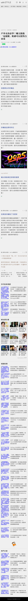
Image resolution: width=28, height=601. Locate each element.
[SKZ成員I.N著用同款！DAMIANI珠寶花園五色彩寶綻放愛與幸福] (5, 427)
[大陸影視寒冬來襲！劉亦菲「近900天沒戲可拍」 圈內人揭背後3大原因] (5, 585)
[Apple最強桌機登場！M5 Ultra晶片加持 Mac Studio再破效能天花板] (5, 376)
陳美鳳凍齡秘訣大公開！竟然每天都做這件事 (22, 329)
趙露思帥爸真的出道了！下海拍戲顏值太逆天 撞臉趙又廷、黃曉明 (18, 577)
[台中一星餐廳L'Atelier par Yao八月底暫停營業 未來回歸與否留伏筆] (5, 442)
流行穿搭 (13, 6)
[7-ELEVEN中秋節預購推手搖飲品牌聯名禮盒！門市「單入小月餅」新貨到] (5, 471)
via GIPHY (4, 173)
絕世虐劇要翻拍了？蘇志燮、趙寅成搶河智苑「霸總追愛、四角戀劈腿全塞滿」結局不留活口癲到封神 (13, 353)
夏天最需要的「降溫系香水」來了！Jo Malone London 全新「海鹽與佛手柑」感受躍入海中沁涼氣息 (18, 311)
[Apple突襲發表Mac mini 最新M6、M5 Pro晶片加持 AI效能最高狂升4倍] (5, 391)
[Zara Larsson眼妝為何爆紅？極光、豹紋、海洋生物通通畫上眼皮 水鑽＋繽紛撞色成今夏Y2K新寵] (5, 304)
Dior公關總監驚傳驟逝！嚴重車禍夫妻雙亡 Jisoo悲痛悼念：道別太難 (18, 563)
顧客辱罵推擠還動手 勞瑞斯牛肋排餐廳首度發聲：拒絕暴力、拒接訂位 (18, 405)
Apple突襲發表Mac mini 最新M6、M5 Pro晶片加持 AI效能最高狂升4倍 (18, 390)
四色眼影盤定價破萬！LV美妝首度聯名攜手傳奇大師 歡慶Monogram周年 (18, 296)
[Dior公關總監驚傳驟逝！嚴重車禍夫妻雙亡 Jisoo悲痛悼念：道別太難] (5, 563)
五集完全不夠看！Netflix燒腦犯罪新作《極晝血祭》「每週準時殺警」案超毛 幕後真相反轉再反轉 (14, 329)
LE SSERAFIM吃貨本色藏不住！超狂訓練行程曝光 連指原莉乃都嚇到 (18, 529)
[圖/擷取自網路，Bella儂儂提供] (14, 55)
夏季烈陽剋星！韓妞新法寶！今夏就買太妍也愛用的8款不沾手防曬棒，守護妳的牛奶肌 (14, 264)
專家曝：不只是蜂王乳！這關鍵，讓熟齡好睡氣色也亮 (4, 329)
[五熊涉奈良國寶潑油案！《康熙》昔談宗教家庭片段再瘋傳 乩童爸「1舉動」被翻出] (5, 486)
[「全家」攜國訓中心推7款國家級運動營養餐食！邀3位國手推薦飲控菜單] (5, 457)
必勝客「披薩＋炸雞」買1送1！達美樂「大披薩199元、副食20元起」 (18, 397)
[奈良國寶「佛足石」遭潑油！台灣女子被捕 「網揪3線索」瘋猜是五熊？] (5, 556)
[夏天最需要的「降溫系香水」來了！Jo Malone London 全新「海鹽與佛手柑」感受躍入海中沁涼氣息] (5, 311)
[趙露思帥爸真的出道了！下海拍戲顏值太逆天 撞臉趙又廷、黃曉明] (5, 578)
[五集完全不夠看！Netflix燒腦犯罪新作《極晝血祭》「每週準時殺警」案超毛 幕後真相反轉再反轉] (5, 501)
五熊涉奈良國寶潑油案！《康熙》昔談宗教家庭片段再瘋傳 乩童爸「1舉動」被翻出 (18, 485)
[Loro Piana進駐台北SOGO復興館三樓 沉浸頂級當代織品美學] (5, 383)
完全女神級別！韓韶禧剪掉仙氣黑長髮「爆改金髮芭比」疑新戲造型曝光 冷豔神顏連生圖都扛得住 (18, 369)
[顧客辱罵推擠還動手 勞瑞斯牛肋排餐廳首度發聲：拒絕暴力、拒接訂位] (5, 405)
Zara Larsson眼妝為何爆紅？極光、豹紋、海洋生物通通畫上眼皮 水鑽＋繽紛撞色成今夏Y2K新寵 (18, 304)
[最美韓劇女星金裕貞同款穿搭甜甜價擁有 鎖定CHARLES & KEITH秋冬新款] (5, 493)
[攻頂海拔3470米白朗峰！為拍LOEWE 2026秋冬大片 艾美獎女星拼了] (5, 413)
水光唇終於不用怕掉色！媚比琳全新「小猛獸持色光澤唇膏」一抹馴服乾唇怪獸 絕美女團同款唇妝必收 (18, 289)
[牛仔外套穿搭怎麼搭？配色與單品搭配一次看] (5, 537)
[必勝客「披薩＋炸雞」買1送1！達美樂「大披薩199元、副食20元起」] (5, 398)
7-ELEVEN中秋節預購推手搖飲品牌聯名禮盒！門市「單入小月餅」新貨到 (18, 471)
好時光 (24, 6)
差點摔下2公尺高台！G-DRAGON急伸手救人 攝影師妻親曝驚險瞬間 (18, 522)
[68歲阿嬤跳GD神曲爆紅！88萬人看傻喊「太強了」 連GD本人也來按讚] (5, 571)
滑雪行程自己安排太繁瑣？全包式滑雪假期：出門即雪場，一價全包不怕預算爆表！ (4, 341)
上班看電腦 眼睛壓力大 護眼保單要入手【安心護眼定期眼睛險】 (23, 341)
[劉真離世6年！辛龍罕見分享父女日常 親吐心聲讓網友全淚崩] (5, 593)
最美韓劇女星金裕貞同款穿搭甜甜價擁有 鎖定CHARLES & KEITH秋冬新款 (18, 493)
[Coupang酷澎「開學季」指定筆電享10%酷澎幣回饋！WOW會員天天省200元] (5, 435)
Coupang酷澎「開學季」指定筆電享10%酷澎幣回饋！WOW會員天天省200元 (18, 434)
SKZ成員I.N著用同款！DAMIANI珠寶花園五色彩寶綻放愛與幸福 (18, 427)
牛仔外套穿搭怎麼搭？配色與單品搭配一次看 (18, 536)
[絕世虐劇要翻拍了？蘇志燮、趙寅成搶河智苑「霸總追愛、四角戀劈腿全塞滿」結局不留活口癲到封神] (5, 508)
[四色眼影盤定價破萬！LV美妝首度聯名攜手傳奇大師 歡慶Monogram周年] (5, 296)
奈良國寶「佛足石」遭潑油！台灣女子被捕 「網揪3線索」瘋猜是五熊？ (18, 555)
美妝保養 (19, 6)
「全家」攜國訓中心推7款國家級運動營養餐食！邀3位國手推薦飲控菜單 (18, 456)
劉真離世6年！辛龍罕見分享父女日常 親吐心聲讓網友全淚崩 (18, 592)
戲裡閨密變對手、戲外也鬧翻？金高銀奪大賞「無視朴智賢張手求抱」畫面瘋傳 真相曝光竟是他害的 (23, 353)
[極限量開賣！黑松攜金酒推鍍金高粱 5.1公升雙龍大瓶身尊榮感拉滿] (5, 464)
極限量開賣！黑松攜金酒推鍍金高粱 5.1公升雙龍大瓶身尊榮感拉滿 (18, 463)
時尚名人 (7, 6)
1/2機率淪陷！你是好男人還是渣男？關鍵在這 (5, 353)
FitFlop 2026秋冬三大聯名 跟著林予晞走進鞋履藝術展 (18, 448)
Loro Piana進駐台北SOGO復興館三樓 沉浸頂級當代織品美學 (18, 383)
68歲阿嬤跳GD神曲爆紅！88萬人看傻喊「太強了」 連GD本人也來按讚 (18, 570)
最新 (2, 6)
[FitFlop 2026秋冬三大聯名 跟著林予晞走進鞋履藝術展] (5, 449)
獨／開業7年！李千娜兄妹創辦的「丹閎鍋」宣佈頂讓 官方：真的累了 (18, 515)
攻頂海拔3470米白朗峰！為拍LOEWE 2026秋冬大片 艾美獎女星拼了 (18, 412)
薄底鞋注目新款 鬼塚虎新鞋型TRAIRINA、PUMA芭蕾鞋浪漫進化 (18, 419)
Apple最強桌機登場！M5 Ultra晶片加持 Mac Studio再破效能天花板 (18, 375)
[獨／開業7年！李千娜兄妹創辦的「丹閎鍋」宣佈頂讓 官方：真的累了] (5, 515)
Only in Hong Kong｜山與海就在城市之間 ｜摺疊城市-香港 (14, 341)
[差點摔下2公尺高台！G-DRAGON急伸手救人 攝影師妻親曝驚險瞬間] (5, 523)
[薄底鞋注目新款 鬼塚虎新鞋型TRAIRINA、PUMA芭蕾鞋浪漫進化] (5, 420)
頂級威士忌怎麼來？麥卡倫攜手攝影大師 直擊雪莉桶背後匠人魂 (18, 478)
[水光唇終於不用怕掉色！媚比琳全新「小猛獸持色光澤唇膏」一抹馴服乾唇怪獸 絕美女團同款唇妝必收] (5, 289)
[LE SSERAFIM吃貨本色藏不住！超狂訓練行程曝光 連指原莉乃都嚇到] (5, 530)
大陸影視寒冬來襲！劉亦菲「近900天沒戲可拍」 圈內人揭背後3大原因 (18, 585)
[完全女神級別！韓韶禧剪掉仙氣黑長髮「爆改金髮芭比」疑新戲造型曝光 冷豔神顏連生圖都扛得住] (5, 369)
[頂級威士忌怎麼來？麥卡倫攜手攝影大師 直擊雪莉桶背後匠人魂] (5, 479)
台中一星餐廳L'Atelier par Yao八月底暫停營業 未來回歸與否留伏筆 (18, 441)
